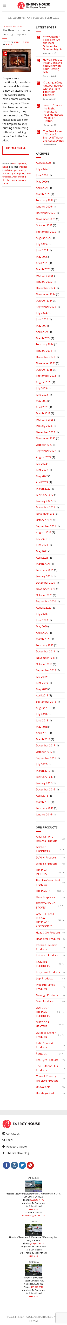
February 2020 (45, 645)
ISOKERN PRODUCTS (43, 964)
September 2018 (46, 701)
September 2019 (46, 670)
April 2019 (42, 695)
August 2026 (43, 162)
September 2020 (46, 601)
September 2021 (46, 526)
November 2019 (45, 658)
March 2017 (43, 770)
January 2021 (44, 576)
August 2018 (43, 708)
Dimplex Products (46, 863)
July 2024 (41, 313)
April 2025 (42, 263)
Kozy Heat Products (48, 972)
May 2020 (42, 626)
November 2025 (45, 219)
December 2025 (45, 213)
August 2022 (43, 457)
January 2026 (44, 206)
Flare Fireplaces (45, 897)
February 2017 (45, 777)
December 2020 (45, 582)
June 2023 (42, 394)
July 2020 (41, 614)
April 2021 (42, 557)
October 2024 (44, 300)
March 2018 (43, 739)
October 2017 (44, 752)
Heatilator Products (48, 939)
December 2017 (45, 745)
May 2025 (42, 257)
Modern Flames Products (45, 987)
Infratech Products (47, 955)
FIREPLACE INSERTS (42, 872)
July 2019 (41, 676)
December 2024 (45, 288)
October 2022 (44, 445)
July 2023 (41, 388)
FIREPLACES (43, 891)
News (19, 26)
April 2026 (42, 188)
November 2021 (45, 513)
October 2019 (44, 664)
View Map (33, 1209)
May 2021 (42, 551)
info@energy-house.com (33, 1215)
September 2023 (46, 376)
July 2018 (41, 714)
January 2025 (44, 282)
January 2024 (44, 351)
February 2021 (45, 570)
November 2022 (45, 438)
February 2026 (45, 200)
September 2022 (46, 451)
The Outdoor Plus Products (47, 1068)
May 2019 (42, 689)
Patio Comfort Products (44, 1045)
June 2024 (42, 319)
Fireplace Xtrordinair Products (48, 882)
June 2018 (42, 720)
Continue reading (16, 150)
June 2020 (42, 620)
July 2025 (41, 244)
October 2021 (44, 520)
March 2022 (43, 488)
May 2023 (42, 401)
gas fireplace (18, 173)
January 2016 (44, 814)
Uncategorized (9, 26)
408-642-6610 (37, 1287)
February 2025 (45, 275)
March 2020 (43, 639)
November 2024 (45, 294)
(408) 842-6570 (37, 1243)
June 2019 (42, 683)
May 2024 (42, 326)
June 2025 (42, 250)
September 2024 (46, 307)
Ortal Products (45, 1001)
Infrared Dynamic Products (46, 947)
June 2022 (42, 470)
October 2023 (44, 369)
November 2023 (45, 363)
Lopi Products (44, 978)
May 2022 (42, 476)
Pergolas (41, 1053)
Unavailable (43, 1087)
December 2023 (45, 357)
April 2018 (42, 733)
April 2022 (42, 482)
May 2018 (42, 727)
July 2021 (41, 539)
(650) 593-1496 (37, 1200)
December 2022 (45, 432)
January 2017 (44, 783)
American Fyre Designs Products (46, 839)
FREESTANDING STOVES (45, 905)
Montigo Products (47, 995)
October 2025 (44, 225)
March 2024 (43, 338)
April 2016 (42, 795)
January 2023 (44, 426)
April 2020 (42, 633)
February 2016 (45, 808)
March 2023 (43, 413)
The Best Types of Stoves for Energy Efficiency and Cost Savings (53, 136)
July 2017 (41, 764)
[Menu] (4, 6)
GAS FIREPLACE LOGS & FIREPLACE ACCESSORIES (45, 920)
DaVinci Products (46, 857)
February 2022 (45, 495)
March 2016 (43, 802)
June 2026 (42, 175)
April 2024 (42, 332)
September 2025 (46, 231)
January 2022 (44, 501)
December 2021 (45, 507)
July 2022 (41, 463)
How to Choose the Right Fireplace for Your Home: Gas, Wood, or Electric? (53, 113)
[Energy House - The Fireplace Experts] (33, 5)
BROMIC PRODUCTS (43, 849)
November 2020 (45, 589)
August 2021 (43, 532)
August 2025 (43, 238)
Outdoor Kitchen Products (46, 1035)
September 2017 (46, 758)
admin (9, 44)
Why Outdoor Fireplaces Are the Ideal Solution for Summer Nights (52, 43)
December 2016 (45, 789)
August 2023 (43, 382)
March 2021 (43, 564)
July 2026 (41, 169)
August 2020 (43, 607)
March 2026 (43, 194)
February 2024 (45, 344)
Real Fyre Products (47, 1060)
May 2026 (42, 181)
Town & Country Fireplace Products (47, 1078)
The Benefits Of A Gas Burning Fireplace (16, 32)
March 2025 (43, 269)
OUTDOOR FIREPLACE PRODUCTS (43, 1012)
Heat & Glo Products (48, 932)
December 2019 (45, 651)
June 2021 (42, 545)
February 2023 (45, 419)
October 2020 (44, 595)
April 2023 (42, 407)
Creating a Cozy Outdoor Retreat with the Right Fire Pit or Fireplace (53, 89)
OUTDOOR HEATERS (42, 1024)
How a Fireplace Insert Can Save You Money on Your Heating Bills (52, 66)
